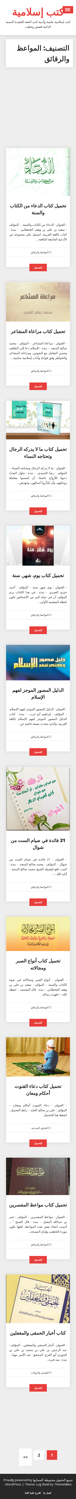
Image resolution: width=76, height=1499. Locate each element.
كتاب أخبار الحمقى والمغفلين (38, 1332)
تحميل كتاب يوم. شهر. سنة (38, 575)
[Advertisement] (38, 110)
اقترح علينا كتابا (33, 1493)
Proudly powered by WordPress (17, 1482)
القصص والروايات (40, 1372)
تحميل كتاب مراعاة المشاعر (38, 331)
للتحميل (38, 267)
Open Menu (68, 9)
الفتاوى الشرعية (39, 1128)
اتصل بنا (47, 1493)
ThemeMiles (63, 1484)
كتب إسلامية (38, 11)
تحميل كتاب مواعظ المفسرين (38, 1204)
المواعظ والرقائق (40, 252)
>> (25, 1457)
